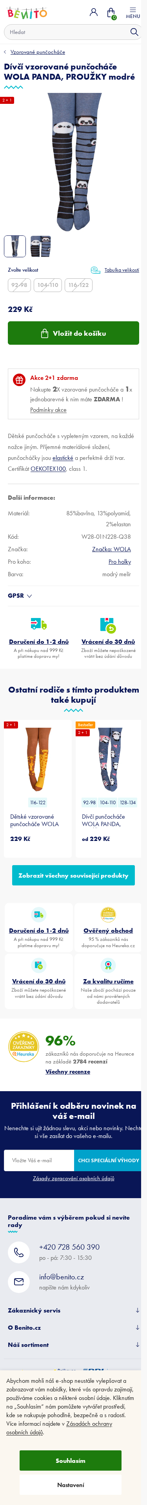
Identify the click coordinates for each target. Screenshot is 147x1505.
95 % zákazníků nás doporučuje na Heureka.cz (108, 937)
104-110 (47, 285)
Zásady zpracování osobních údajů (73, 1178)
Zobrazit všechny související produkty (73, 875)
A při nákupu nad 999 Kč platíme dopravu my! (39, 648)
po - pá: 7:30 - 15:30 (69, 1251)
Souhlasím (70, 1460)
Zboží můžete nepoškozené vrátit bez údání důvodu (108, 648)
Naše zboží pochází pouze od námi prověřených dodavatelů (108, 991)
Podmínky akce (48, 409)
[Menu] (133, 12)
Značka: (111, 549)
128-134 (128, 802)
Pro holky (120, 561)
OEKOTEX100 (48, 468)
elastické (63, 457)
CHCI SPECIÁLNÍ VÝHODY (108, 1160)
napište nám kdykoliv (64, 1281)
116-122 (78, 285)
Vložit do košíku (79, 333)
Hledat (134, 32)
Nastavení (70, 1485)
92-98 (19, 285)
